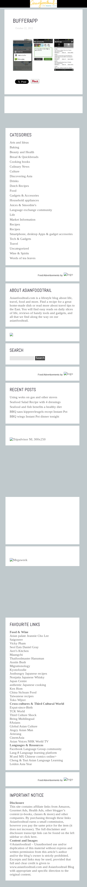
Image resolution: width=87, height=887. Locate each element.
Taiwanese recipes (22, 696)
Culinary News (19, 166)
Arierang (15, 734)
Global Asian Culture (23, 726)
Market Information (22, 219)
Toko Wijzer (18, 700)
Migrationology (20, 666)
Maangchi (16, 654)
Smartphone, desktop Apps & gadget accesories (41, 234)
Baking (14, 147)
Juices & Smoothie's (23, 205)
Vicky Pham (18, 643)
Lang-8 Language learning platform (33, 752)
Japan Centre (18, 681)
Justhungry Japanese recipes (28, 673)
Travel (14, 243)
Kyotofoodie (18, 669)
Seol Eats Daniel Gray (24, 647)
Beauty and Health (22, 152)
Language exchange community (31, 210)
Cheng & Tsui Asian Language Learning (36, 760)
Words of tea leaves (22, 258)
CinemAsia (17, 737)
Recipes (15, 224)
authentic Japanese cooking (28, 685)
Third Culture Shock (23, 715)
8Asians (15, 722)
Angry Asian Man (21, 730)
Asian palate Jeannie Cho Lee (29, 635)
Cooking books (20, 161)
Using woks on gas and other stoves (33, 397)
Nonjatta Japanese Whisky (27, 677)
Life (12, 214)
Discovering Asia (21, 176)
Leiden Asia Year (21, 764)
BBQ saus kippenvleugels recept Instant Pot (38, 411)
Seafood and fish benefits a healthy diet (36, 407)
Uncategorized (19, 248)
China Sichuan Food (23, 692)
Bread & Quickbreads (24, 157)
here (34, 836)
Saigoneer (16, 639)
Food (13, 190)
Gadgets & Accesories (24, 195)
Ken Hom (16, 688)
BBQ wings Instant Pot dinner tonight (34, 416)
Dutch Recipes (19, 185)
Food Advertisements (49, 275)
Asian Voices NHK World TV (29, 741)
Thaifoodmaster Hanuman (27, 658)
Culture (14, 171)
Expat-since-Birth (21, 707)
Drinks (14, 181)
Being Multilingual (22, 718)
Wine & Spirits (19, 253)
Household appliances (24, 200)
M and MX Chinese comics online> (33, 756)
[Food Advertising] (11, 335)
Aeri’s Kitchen (19, 651)
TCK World (17, 711)
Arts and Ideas (19, 142)
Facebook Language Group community (36, 749)
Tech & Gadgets (20, 238)
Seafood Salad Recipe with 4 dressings (35, 402)
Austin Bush (18, 662)
